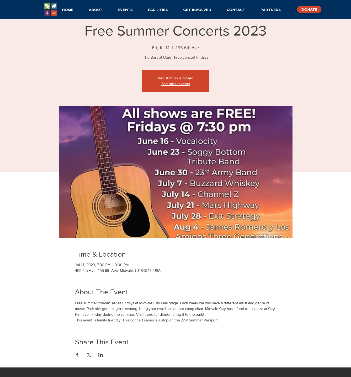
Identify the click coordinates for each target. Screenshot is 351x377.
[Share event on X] (89, 355)
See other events (175, 84)
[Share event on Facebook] (77, 355)
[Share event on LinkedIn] (100, 355)
